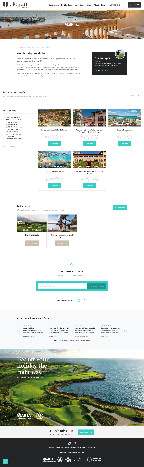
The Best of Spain (32, 235)
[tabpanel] (54, 117)
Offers (89, 5)
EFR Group (59, 447)
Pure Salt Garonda (62, 73)
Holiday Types (66, 5)
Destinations (54, 5)
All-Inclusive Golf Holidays (15, 120)
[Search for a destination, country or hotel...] (123, 4)
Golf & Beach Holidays (14, 127)
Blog (103, 5)
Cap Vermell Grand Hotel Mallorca (54, 130)
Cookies (73, 447)
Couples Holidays (12, 122)
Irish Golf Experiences (14, 134)
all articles (120, 208)
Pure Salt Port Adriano (54, 172)
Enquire (135, 5)
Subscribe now (86, 432)
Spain (43, 76)
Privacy (66, 447)
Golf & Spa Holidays (13, 129)
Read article (32, 243)
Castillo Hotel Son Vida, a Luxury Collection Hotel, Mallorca (89, 131)
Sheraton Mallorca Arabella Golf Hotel (89, 173)
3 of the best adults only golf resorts (62, 236)
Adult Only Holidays (13, 117)
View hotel (54, 144)
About (96, 5)
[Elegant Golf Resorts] (16, 5)
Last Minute (79, 5)
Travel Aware (81, 447)
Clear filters (10, 146)
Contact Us (91, 447)
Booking (51, 447)
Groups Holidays (12, 131)
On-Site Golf (10, 136)
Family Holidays (11, 124)
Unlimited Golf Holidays (14, 138)
